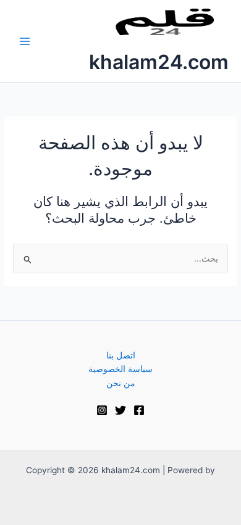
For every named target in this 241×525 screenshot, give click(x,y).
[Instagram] (102, 410)
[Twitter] (120, 410)
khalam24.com (159, 62)
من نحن (120, 383)
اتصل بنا (120, 355)
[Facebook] (139, 410)
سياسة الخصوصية (120, 369)
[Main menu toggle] (25, 41)
